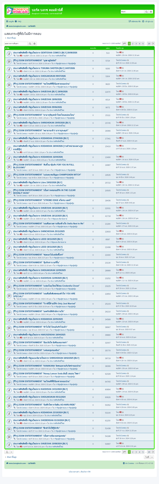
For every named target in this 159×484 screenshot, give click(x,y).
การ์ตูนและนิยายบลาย (59, 219)
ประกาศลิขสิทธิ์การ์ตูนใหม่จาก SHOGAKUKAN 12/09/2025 (39, 270)
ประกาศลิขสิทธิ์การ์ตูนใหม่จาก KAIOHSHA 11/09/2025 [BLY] (40, 278)
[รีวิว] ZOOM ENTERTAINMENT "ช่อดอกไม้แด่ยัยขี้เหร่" (38, 255)
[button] (124, 43)
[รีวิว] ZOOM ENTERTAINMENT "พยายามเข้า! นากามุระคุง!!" (40, 130)
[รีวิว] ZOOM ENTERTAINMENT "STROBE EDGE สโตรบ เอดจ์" (42, 200)
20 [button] (149, 43)
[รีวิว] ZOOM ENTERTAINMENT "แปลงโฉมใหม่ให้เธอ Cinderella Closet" (46, 286)
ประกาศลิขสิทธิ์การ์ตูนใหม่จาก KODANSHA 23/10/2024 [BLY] (40, 412)
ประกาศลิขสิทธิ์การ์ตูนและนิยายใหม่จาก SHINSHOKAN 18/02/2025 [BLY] (46, 358)
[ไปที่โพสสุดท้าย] (123, 52)
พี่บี (21, 56)
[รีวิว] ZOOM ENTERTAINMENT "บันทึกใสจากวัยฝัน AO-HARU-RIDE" (44, 405)
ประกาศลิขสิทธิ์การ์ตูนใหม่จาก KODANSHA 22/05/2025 (38, 319)
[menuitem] (18, 21)
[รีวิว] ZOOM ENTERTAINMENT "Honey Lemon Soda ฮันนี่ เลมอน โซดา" (46, 373)
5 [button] (142, 43)
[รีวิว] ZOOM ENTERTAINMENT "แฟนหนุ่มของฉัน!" (36, 350)
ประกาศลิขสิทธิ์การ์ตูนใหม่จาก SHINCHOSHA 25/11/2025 (39, 231)
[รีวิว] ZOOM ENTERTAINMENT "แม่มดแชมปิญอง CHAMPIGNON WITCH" (47, 175)
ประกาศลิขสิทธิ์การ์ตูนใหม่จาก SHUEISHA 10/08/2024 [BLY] (40, 443)
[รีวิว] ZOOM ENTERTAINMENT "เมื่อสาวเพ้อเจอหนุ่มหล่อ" (39, 436)
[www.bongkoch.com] (18, 10)
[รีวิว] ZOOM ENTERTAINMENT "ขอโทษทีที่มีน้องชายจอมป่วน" (41, 84)
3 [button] (136, 43)
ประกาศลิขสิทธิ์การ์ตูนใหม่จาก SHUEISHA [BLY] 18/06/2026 (40, 91)
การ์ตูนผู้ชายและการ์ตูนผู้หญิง (65, 63)
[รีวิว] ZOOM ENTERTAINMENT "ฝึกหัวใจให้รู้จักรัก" (36, 428)
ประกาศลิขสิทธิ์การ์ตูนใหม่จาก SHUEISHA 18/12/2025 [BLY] (40, 208)
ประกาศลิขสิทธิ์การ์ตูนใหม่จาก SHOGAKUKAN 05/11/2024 (39, 397)
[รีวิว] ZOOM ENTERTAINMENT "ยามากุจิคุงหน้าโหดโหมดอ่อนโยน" (44, 115)
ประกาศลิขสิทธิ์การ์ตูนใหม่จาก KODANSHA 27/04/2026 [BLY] (40, 138)
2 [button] (132, 43)
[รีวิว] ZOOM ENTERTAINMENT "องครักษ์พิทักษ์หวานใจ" (38, 311)
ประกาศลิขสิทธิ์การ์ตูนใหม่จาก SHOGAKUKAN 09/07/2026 (39, 76)
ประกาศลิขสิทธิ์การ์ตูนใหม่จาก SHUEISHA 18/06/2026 (37, 99)
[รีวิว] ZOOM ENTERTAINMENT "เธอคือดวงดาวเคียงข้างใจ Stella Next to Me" (48, 223)
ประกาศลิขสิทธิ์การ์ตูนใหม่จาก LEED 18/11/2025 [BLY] (37, 239)
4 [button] (139, 43)
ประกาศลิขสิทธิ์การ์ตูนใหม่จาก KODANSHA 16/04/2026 (38, 157)
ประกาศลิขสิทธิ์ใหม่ (59, 56)
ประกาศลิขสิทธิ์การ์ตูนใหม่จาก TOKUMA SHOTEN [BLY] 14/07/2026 (44, 68)
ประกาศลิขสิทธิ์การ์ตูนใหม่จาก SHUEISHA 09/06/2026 (37, 107)
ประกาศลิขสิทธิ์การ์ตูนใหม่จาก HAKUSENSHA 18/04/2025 (39, 335)
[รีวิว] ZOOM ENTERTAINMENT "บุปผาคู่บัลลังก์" (35, 60)
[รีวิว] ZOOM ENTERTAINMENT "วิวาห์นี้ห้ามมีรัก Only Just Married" (44, 303)
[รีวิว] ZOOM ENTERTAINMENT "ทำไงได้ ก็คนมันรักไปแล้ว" (40, 327)
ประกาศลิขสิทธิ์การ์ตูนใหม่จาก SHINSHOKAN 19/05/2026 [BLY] (41, 123)
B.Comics (23, 63)
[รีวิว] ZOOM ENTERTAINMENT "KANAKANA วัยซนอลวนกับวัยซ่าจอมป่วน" (47, 366)
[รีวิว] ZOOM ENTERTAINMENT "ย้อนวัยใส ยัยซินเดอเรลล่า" (40, 342)
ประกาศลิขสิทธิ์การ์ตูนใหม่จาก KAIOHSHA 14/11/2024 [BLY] (40, 389)
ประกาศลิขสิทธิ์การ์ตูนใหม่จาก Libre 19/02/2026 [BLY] (37, 182)
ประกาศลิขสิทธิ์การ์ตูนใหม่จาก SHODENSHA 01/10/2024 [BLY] (41, 420)
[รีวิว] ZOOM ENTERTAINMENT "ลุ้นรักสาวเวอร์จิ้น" (36, 262)
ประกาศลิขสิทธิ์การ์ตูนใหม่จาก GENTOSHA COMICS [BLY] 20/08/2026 (45, 53)
